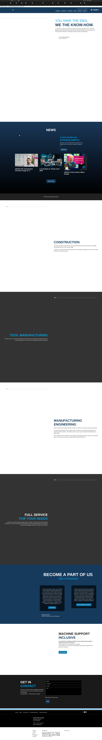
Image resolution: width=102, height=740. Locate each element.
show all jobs (52, 607)
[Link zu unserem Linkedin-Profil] (97, 10)
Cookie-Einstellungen (43, 712)
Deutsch (12, 0)
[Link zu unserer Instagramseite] (93, 10)
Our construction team (64, 37)
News (75, 10)
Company (57, 10)
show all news (51, 181)
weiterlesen (63, 149)
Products (64, 10)
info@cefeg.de (38, 724)
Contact (85, 10)
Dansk (19, 0)
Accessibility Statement (33, 712)
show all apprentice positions (84, 604)
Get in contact (63, 652)
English (15, 0)
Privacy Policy (55, 697)
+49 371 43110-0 (88, 0)
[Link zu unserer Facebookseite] (92, 10)
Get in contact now (63, 38)
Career (79, 10)
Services (70, 10)
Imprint (20, 712)
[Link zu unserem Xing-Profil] (95, 10)
